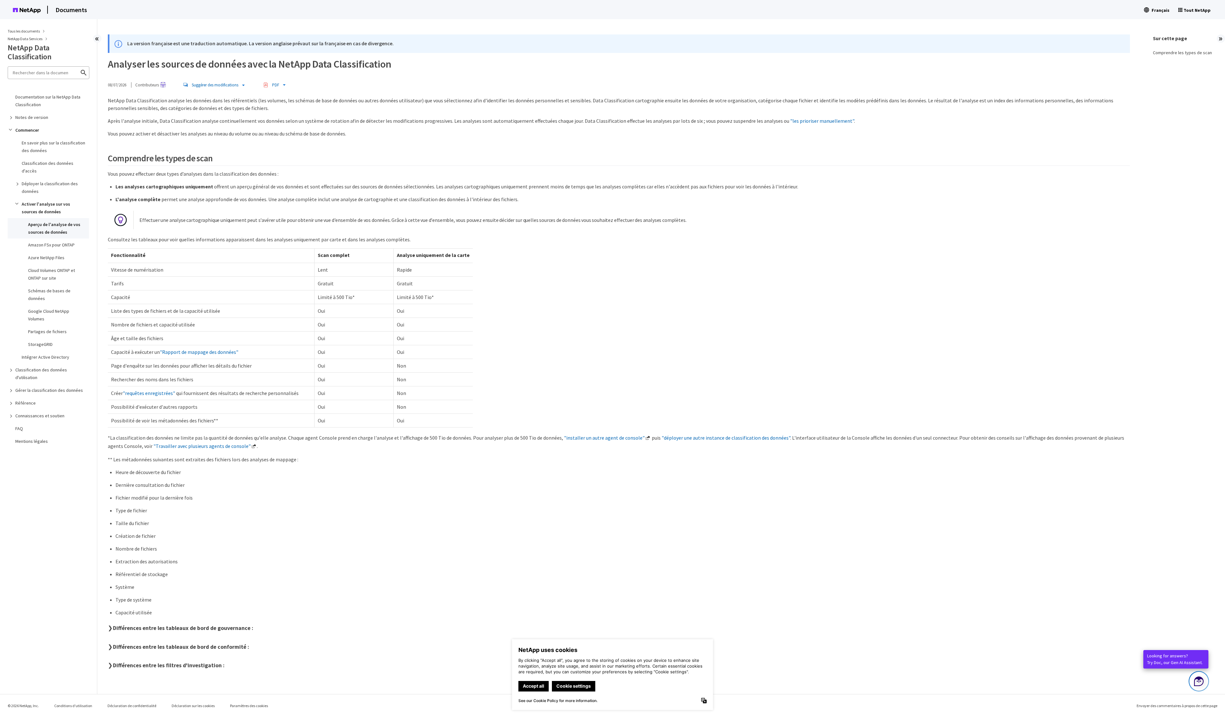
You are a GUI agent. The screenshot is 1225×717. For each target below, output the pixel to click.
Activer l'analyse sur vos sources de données (46, 208)
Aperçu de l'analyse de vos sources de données (54, 228)
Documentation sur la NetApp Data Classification (47, 100)
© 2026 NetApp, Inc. (23, 705)
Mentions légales (31, 441)
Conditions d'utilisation (73, 705)
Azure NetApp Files (46, 257)
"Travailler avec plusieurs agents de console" (202, 446)
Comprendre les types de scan (1182, 52)
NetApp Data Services (25, 38)
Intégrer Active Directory (45, 357)
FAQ (19, 428)
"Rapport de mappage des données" (199, 352)
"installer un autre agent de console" (604, 438)
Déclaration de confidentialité (132, 705)
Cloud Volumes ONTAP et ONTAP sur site (51, 274)
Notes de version (31, 117)
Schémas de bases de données (49, 294)
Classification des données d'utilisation (41, 373)
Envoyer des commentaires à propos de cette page (1177, 705)
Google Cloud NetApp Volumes (48, 315)
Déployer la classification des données (50, 187)
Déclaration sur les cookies (193, 705)
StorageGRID (40, 344)
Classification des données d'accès (47, 167)
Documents (71, 10)
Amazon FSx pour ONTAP (51, 245)
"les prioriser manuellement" (822, 121)
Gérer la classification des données (49, 390)
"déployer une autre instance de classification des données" (726, 438)
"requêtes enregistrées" (149, 393)
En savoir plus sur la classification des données (53, 146)
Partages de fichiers (47, 331)
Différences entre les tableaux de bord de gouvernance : (183, 628)
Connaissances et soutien (39, 416)
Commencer (27, 130)
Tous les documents (24, 31)
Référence (25, 403)
